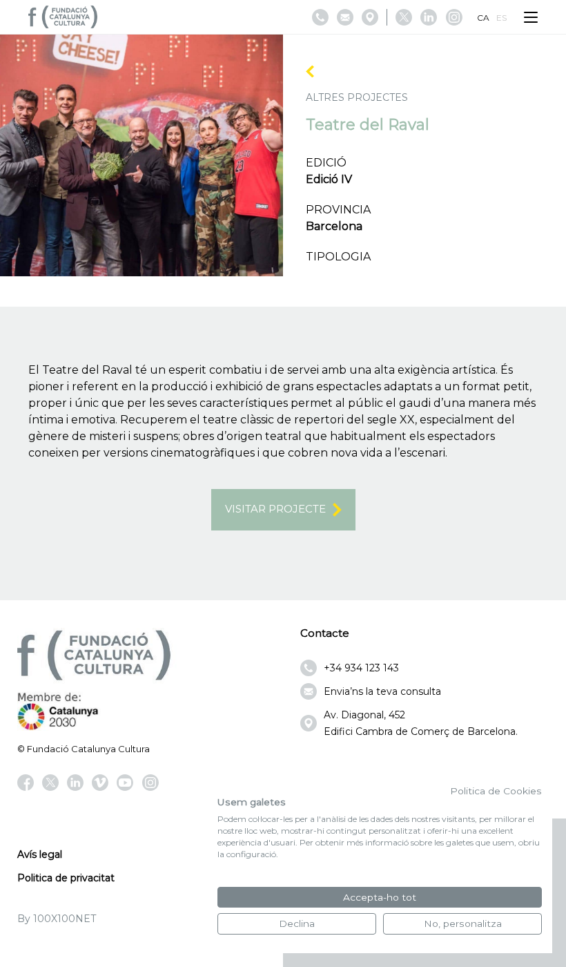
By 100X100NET (56, 918)
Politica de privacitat (66, 878)
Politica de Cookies (496, 790)
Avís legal (39, 854)
